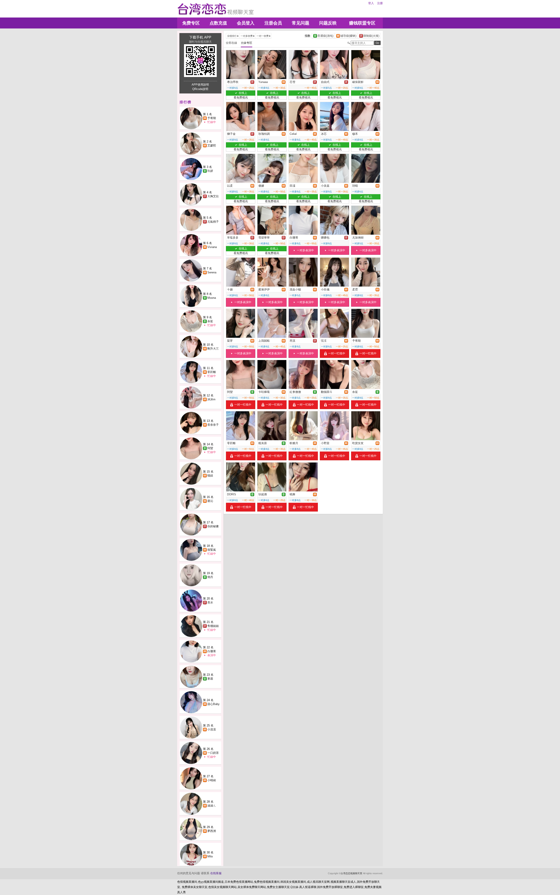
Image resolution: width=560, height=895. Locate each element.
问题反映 (328, 23)
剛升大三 (213, 348)
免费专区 (191, 23)
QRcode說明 (200, 89)
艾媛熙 (211, 145)
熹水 (210, 602)
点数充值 (218, 23)
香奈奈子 (213, 424)
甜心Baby (213, 704)
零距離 (211, 372)
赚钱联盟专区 (362, 23)
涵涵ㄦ (211, 805)
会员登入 (245, 23)
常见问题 (300, 23)
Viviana (212, 247)
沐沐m (211, 399)
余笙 (210, 321)
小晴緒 (211, 780)
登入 (371, 3)
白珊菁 (211, 651)
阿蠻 (210, 448)
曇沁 (210, 501)
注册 (380, 3)
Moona (211, 297)
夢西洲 (211, 831)
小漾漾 (211, 729)
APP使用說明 (200, 84)
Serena (211, 272)
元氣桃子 (213, 221)
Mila (210, 856)
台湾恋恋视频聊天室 (351, 873)
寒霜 (210, 678)
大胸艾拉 (213, 196)
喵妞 (210, 475)
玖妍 (210, 170)
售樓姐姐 (213, 626)
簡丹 (210, 577)
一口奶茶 (213, 752)
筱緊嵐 (211, 549)
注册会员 (273, 23)
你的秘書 (213, 526)
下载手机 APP (200, 37)
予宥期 (211, 118)
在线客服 (216, 873)
